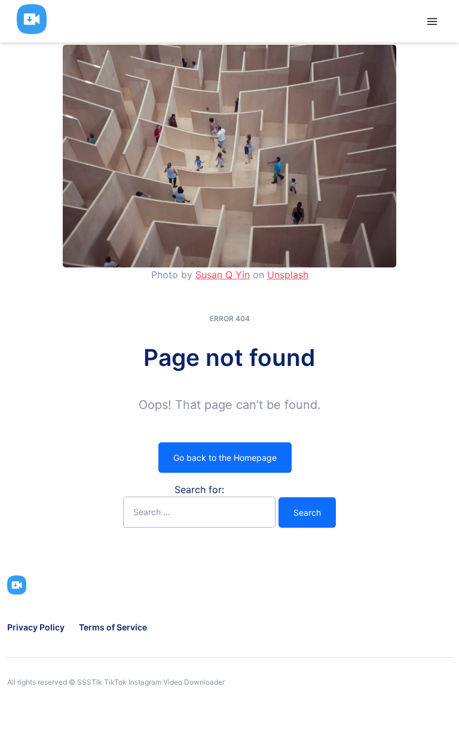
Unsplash (287, 275)
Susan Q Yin (222, 275)
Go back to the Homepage (225, 457)
